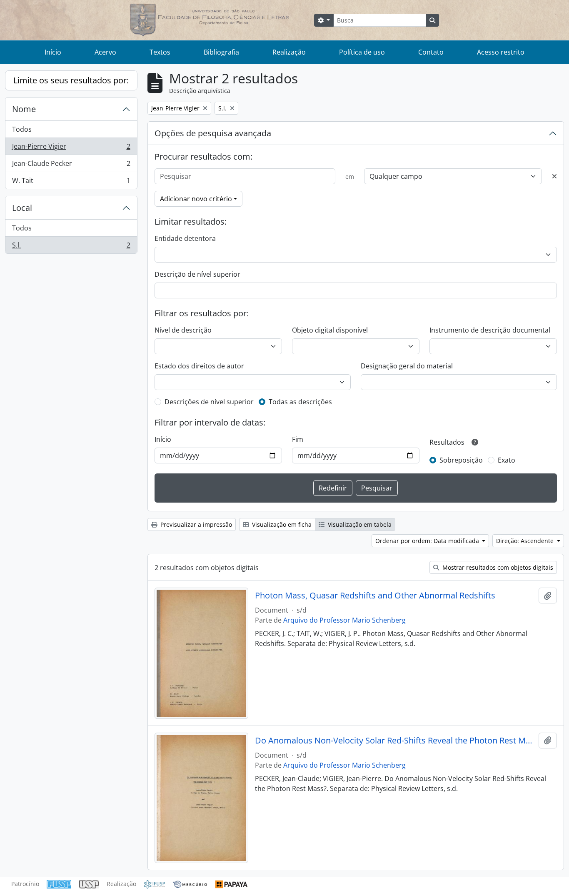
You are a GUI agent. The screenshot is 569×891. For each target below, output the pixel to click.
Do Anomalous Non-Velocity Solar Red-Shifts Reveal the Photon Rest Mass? (395, 741)
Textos (160, 52)
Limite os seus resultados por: (71, 80)
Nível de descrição (183, 330)
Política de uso (362, 52)
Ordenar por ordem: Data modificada (428, 541)
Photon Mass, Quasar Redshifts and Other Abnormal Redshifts (375, 596)
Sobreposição (461, 460)
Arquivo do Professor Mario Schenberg (344, 620)
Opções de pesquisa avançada (213, 133)
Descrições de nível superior (209, 401)
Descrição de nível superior (197, 274)
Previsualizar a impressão (195, 524)
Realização (289, 52)
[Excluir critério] (554, 176)
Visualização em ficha (281, 524)
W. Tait (71, 182)
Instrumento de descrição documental (489, 330)
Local (22, 207)
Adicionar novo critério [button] (196, 198)
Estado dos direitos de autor (199, 365)
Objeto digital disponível (330, 330)
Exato (506, 460)
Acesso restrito (500, 52)
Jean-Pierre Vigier (71, 148)
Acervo (105, 52)
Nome (24, 109)
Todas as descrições (300, 401)
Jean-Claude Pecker (71, 165)
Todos (22, 129)
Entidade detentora (185, 238)
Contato (431, 52)
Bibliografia (221, 52)
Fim (297, 439)
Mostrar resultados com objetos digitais (497, 567)
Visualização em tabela (359, 524)
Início (53, 52)
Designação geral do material (407, 365)
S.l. (71, 246)
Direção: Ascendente (525, 541)
